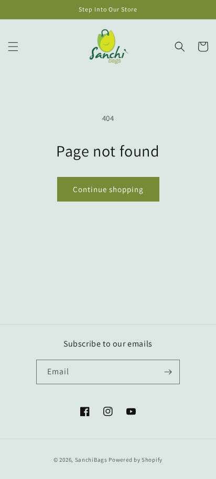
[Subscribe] (167, 372)
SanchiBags (91, 459)
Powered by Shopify (136, 459)
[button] (13, 46)
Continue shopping (108, 189)
